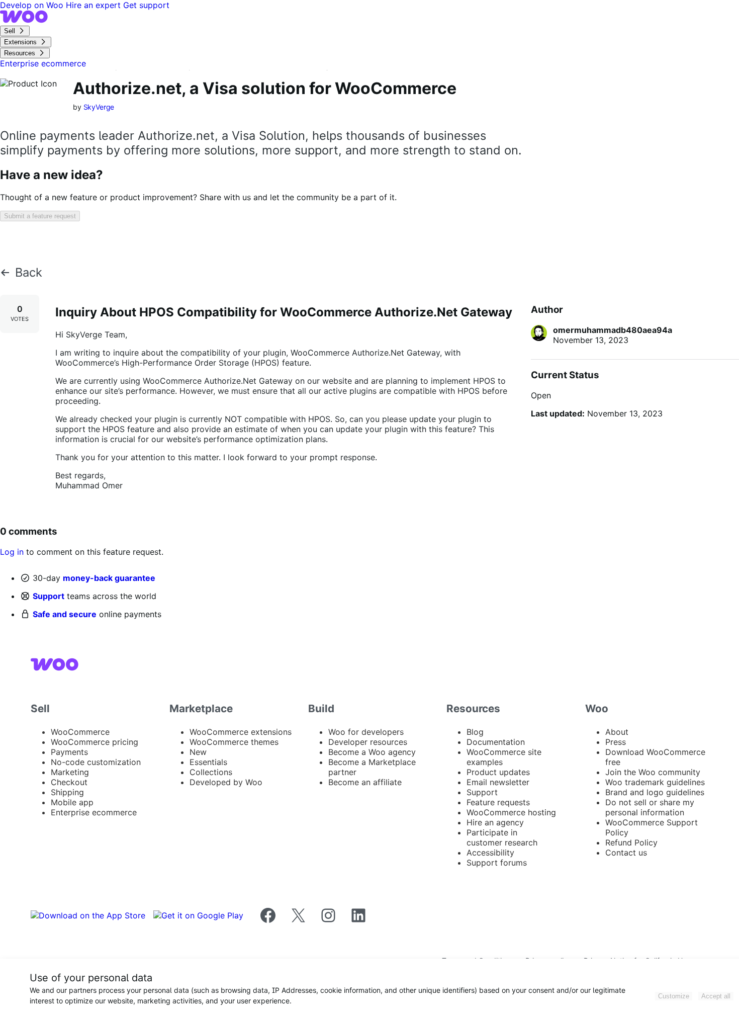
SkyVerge (99, 107)
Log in (12, 552)
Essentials (208, 762)
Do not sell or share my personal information (649, 807)
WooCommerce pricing (94, 742)
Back (28, 273)
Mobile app (72, 802)
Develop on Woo (33, 5)
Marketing (70, 772)
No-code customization (96, 762)
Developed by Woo (226, 782)
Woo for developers (366, 732)
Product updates (498, 772)
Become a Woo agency (372, 752)
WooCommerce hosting (511, 812)
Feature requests (498, 802)
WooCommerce (80, 732)
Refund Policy (631, 842)
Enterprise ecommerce (94, 812)
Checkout (69, 782)
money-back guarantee (109, 578)
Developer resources (367, 742)
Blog (475, 732)
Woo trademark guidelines (655, 782)
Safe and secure (65, 614)
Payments (69, 752)
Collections (211, 772)
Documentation (496, 742)
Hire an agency (495, 822)
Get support (146, 5)
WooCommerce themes (234, 742)
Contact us (626, 852)
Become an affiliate (365, 782)
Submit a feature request (40, 216)
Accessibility (490, 852)
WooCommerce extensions (241, 732)
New (198, 752)
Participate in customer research (502, 837)
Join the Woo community (652, 772)
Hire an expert (94, 5)
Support (48, 596)
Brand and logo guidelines (654, 792)
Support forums (497, 863)
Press (615, 742)
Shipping (67, 792)
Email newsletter (498, 782)
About (616, 732)
